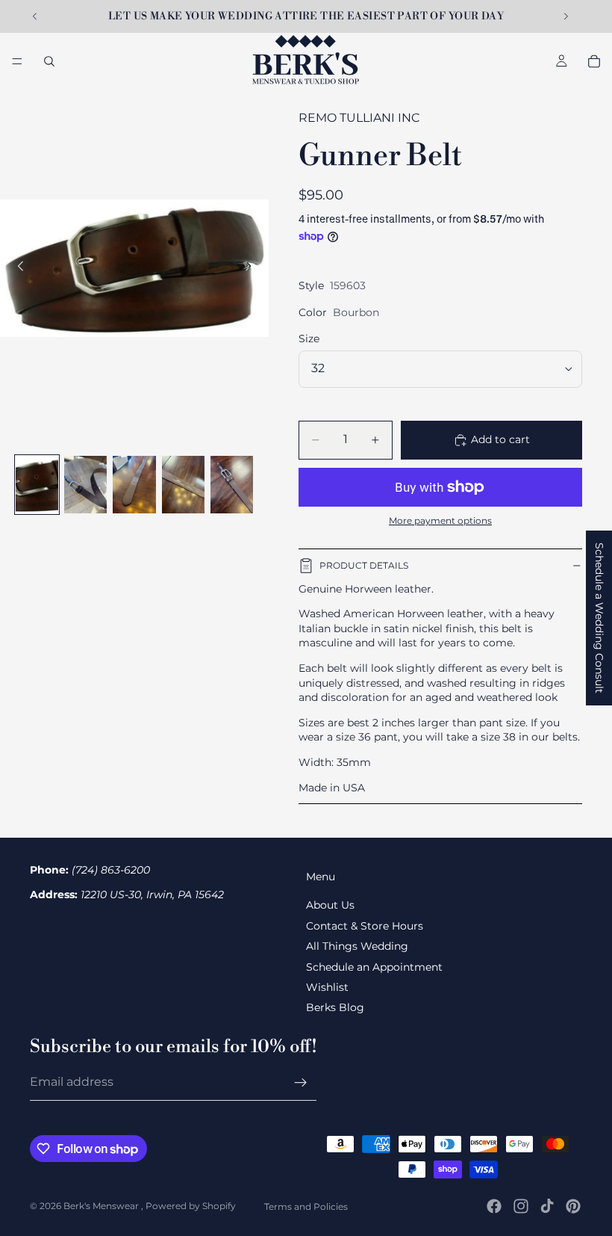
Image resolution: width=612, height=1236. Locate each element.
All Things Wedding (357, 946)
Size (309, 338)
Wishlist (327, 987)
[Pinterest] (573, 1206)
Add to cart (500, 439)
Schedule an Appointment (374, 967)
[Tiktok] (547, 1206)
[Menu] (17, 61)
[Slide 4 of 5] (183, 484)
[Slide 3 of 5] (134, 484)
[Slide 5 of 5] (231, 484)
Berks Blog (335, 1007)
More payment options (440, 521)
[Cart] (594, 61)
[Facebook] (494, 1206)
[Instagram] (521, 1206)
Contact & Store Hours (364, 926)
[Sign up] (300, 1083)
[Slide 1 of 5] (37, 484)
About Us (330, 905)
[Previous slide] (35, 16)
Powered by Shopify (191, 1205)
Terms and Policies (306, 1206)
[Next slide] (565, 16)
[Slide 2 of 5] (85, 484)
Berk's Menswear (102, 1205)
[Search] (49, 61)
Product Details (363, 565)
